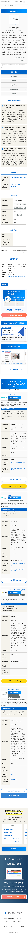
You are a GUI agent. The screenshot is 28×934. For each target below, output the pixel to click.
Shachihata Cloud (13, 690)
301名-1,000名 (14, 468)
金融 (25, 177)
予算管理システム (8, 835)
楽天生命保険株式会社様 (7, 361)
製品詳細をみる (14, 397)
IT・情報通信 (16, 463)
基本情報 (14, 81)
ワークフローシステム (9, 5)
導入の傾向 (14, 76)
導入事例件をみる (14, 479)
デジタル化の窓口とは (9, 918)
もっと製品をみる (14, 795)
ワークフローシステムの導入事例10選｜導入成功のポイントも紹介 (12, 338)
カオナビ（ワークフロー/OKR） (17, 590)
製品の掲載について (15, 927)
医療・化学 (22, 463)
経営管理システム (8, 832)
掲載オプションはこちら (14, 897)
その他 (19, 563)
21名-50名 (20, 468)
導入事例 (14, 94)
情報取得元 (23, 60)
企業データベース (8, 838)
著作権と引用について (7, 924)
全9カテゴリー (17, 841)
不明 (19, 184)
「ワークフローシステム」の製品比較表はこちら (14, 315)
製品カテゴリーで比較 (12, 2)
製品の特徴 (14, 72)
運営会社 (23, 927)
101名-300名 (14, 184)
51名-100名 (13, 186)
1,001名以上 (14, 779)
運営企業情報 (14, 89)
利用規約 (19, 921)
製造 (21, 177)
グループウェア (16, 838)
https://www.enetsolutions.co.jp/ (16, 276)
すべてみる (13, 848)
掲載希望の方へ (24, 2)
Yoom (9, 495)
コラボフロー (11, 394)
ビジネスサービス (15, 177)
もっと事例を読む (14, 369)
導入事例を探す (3, 2)
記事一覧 (19, 2)
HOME (2, 5)
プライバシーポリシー (19, 924)
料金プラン (14, 85)
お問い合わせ (6, 927)
